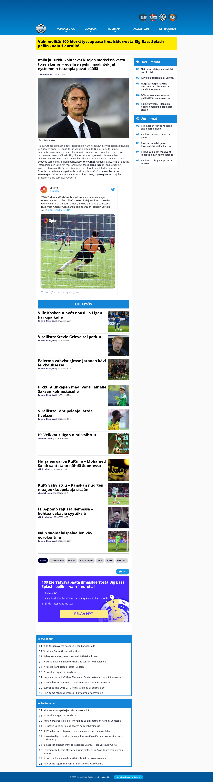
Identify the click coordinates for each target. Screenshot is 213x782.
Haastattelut (140, 28)
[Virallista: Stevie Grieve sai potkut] (119, 345)
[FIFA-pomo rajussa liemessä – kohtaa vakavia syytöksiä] (119, 517)
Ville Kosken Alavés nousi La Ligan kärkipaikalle (70, 315)
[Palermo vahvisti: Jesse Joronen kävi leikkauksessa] (119, 369)
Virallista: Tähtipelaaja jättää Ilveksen (65, 413)
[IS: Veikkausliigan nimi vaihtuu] (119, 443)
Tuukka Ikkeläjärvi (47, 320)
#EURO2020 (54, 210)
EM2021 (71, 560)
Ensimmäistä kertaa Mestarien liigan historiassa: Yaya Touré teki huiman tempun (83, 751)
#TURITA (65, 210)
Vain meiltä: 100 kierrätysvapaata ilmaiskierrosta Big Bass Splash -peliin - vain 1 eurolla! (102, 43)
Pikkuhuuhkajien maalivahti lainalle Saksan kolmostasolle (72, 389)
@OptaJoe (54, 191)
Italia (100, 560)
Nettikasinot (167, 28)
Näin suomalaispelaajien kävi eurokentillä (65, 535)
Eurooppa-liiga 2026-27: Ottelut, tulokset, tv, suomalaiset (74, 687)
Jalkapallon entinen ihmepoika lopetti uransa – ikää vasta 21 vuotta (80, 744)
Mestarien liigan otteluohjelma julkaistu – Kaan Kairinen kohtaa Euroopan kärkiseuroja (83, 738)
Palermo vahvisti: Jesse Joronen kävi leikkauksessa (72, 363)
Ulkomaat (91, 28)
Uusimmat (47, 638)
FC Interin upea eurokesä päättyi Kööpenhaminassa (71, 726)
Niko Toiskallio (45, 74)
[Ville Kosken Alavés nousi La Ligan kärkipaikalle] (119, 321)
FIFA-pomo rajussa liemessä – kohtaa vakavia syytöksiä (65, 511)
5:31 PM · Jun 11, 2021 (68, 292)
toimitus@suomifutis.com (128, 777)
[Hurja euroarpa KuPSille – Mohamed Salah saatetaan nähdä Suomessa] (119, 470)
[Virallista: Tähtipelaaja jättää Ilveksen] (119, 419)
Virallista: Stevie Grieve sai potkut (69, 336)
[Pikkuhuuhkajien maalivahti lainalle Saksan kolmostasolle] (119, 395)
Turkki (110, 560)
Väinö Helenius (45, 469)
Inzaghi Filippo (86, 560)
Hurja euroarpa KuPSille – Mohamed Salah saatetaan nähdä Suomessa (72, 463)
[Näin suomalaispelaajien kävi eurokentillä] (119, 541)
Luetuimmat (48, 703)
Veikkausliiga (66, 28)
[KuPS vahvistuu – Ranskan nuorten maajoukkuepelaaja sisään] (119, 494)
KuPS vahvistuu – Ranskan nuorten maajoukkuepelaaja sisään (70, 487)
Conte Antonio (57, 560)
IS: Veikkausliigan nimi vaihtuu (67, 434)
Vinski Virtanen (45, 438)
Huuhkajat (115, 28)
